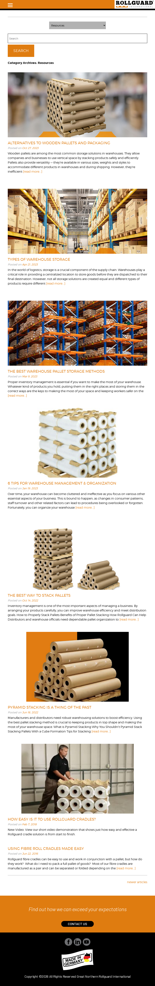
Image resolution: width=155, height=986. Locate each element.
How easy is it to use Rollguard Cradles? (52, 819)
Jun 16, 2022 (30, 712)
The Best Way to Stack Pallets (39, 595)
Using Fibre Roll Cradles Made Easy (46, 848)
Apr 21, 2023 (30, 264)
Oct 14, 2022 (30, 600)
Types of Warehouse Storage (39, 259)
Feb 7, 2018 (29, 824)
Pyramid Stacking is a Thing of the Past (49, 707)
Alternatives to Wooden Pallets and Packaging (59, 143)
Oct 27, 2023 (30, 148)
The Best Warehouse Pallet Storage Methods (56, 371)
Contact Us (77, 924)
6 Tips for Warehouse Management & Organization (62, 483)
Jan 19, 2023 (30, 488)
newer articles (137, 882)
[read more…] (32, 171)
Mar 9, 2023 (29, 376)
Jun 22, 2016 (30, 853)
